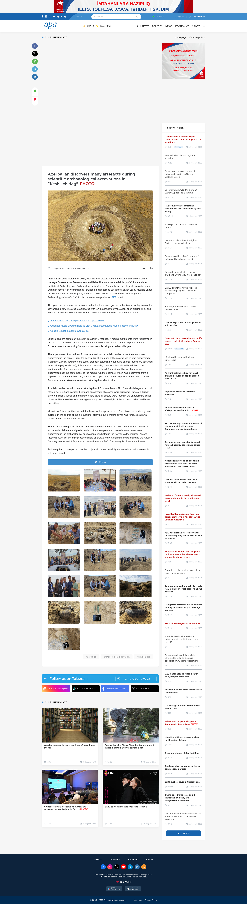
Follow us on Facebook (116, 689)
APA (114, 297)
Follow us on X (142, 689)
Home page (180, 37)
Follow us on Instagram (58, 689)
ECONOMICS (182, 26)
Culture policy (197, 37)
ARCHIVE (133, 859)
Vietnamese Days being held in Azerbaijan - (77, 320)
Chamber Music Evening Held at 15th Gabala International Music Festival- (94, 325)
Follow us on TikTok (85, 689)
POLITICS (157, 26)
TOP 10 (149, 859)
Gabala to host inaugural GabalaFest (69, 331)
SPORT (196, 26)
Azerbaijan (91, 657)
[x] (116, 867)
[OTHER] (202, 26)
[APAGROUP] (123, 882)
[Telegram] (58, 16)
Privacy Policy (151, 900)
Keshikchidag (143, 657)
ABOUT (98, 859)
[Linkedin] (61, 16)
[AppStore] (133, 889)
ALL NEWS (143, 26)
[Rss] (65, 16)
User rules (138, 900)
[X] (50, 16)
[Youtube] (54, 16)
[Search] (137, 17)
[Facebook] (42, 16)
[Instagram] (46, 16)
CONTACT (115, 859)
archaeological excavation (117, 657)
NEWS (168, 26)
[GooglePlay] (114, 889)
